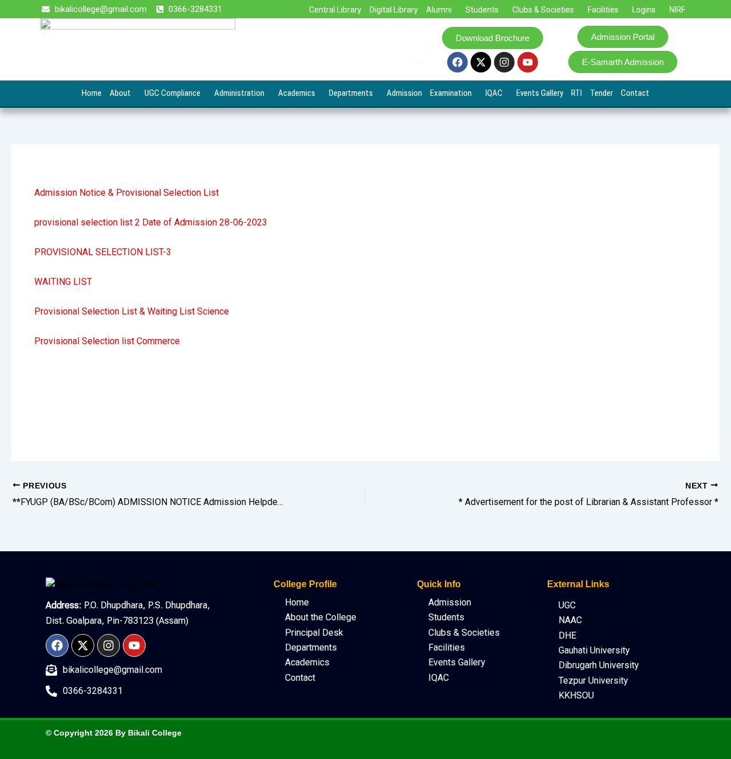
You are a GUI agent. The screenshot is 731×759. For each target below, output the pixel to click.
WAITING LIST (63, 281)
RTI (576, 93)
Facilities (603, 9)
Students (482, 9)
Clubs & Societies (543, 9)
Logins (644, 9)
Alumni (439, 9)
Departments (351, 93)
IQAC (494, 93)
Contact (635, 93)
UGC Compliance (172, 93)
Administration (239, 93)
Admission (404, 93)
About (120, 93)
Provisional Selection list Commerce (107, 341)
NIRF (677, 9)
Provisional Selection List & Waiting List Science (131, 311)
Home (92, 93)
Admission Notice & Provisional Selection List (126, 192)
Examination (451, 93)
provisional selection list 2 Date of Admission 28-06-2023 (150, 222)
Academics (296, 93)
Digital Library (393, 9)
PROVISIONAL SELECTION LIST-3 (102, 252)
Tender (601, 93)
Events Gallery (539, 93)
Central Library (335, 9)
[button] (441, 10)
